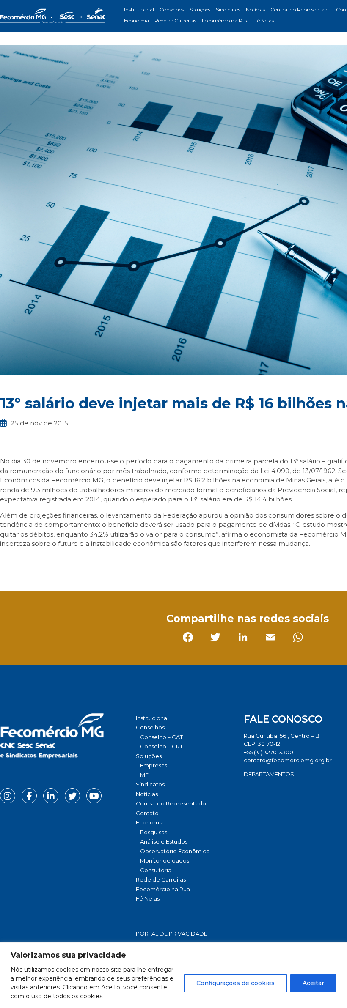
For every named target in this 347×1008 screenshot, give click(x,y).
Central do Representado (300, 9)
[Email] (91, 563)
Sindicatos (228, 9)
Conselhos (172, 9)
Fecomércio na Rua (225, 20)
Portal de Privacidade (171, 933)
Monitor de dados (164, 860)
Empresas (153, 765)
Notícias (255, 9)
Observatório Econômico (175, 851)
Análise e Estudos (163, 841)
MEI (145, 775)
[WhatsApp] (118, 563)
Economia (136, 20)
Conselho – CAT (161, 737)
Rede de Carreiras (175, 20)
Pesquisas (153, 832)
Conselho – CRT (161, 746)
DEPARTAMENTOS (269, 774)
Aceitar (313, 983)
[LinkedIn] (63, 563)
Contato (147, 813)
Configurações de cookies (235, 983)
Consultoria (155, 870)
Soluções (200, 9)
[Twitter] (36, 563)
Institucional (139, 9)
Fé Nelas (264, 20)
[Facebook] (8, 563)
